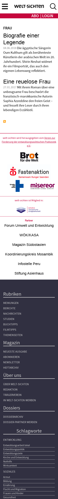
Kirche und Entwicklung (16, 457)
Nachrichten (12, 314)
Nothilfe (7, 461)
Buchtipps (10, 324)
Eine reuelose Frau (26, 81)
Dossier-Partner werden (20, 422)
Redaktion (10, 389)
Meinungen (11, 303)
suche (53, 6)
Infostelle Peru (29, 263)
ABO (35, 16)
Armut (6, 477)
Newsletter (11, 362)
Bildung (7, 481)
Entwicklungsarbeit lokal (16, 445)
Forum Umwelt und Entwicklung (29, 225)
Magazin (11, 343)
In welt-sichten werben (19, 400)
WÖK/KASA (29, 235)
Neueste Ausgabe (15, 352)
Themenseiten (13, 335)
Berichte (9, 308)
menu (5, 6)
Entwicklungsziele (13, 453)
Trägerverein (12, 395)
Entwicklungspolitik (13, 449)
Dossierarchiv (13, 417)
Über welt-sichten (16, 384)
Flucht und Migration (14, 489)
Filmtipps (9, 330)
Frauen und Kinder (13, 493)
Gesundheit (9, 497)
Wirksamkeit (10, 465)
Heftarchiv (11, 368)
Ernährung (9, 485)
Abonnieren (11, 357)
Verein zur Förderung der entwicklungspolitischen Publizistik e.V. (29, 141)
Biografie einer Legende (21, 39)
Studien (8, 319)
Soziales (9, 472)
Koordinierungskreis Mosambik (29, 254)
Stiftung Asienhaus (29, 273)
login (47, 16)
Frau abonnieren (4, 121)
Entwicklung (12, 440)
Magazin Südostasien (29, 244)
